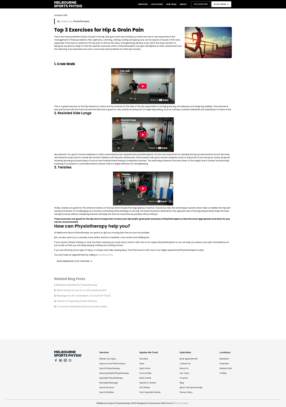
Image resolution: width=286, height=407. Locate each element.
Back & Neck (145, 378)
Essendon (224, 363)
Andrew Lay (66, 21)
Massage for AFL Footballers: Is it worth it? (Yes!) (83, 295)
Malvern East (226, 368)
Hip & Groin (145, 368)
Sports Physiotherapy (109, 368)
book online (220, 4)
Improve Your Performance (112, 363)
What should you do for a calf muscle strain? (82, 290)
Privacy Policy (186, 392)
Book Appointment (189, 358)
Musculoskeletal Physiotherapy (114, 373)
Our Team (171, 4)
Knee (142, 363)
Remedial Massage (108, 382)
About (183, 4)
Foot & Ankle (145, 373)
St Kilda (223, 373)
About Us (184, 368)
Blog (182, 382)
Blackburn (224, 358)
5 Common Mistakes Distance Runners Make (82, 306)
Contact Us (185, 363)
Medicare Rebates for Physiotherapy (76, 284)
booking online (105, 254)
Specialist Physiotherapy (111, 378)
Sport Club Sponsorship (191, 387)
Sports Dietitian (106, 392)
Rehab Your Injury (107, 358)
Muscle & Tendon (148, 382)
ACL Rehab (145, 387)
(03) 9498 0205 (201, 4)
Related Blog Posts (69, 279)
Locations (157, 4)
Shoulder (144, 358)
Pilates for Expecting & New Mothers (77, 301)
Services (143, 4)
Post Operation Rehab (150, 392)
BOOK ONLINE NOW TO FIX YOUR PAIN (73, 261)
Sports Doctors (106, 387)
